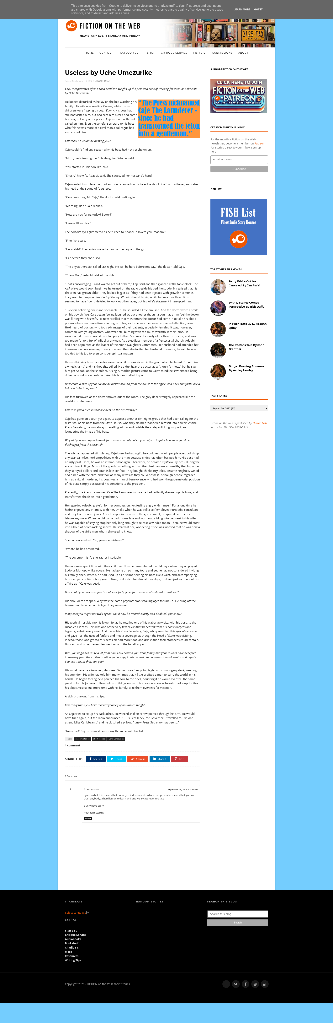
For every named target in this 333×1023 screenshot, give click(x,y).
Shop (151, 52)
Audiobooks (73, 939)
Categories (129, 52)
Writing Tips (73, 960)
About (243, 52)
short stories (99, 738)
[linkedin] (265, 984)
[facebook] (245, 984)
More (68, 952)
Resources (71, 956)
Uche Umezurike (116, 738)
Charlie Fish (259, 423)
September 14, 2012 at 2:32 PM (183, 789)
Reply (88, 818)
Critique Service (174, 52)
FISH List (200, 52)
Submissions (222, 52)
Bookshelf (71, 943)
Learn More (242, 9)
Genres (105, 52)
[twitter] (236, 984)
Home (89, 52)
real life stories (83, 738)
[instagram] (255, 984)
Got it (258, 9)
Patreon (260, 143)
